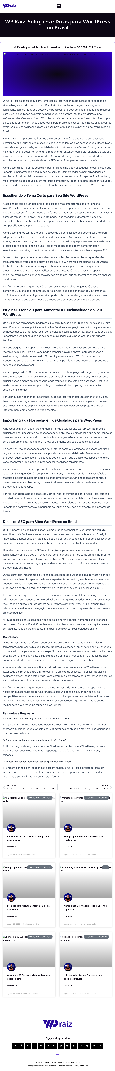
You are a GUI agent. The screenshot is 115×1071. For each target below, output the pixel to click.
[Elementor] (54, 1046)
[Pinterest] (87, 1046)
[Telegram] (61, 1046)
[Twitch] (48, 1046)
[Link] (100, 1046)
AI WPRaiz (84, 1066)
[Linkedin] (34, 1046)
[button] (59, 6)
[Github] (81, 1046)
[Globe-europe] (67, 1046)
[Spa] (94, 1046)
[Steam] (41, 1046)
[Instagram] (28, 1046)
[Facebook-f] (21, 1046)
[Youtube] (15, 1046)
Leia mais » (12, 847)
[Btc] (74, 1046)
